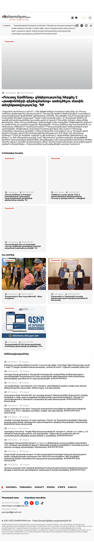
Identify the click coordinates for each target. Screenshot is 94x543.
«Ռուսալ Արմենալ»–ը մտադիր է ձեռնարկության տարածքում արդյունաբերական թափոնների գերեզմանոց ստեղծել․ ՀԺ (18, 197)
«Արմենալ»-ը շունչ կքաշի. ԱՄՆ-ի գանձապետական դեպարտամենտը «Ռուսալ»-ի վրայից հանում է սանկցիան (68, 196)
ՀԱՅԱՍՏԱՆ (26, 487)
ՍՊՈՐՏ (61, 487)
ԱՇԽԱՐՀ (39, 487)
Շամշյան (25, 362)
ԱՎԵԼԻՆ (72, 487)
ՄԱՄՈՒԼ (51, 487)
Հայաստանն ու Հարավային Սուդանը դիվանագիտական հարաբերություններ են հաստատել (69, 298)
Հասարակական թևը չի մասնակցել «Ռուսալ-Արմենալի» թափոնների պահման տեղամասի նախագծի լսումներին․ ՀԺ (23, 246)
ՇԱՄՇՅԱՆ (11, 487)
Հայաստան (9, 41)
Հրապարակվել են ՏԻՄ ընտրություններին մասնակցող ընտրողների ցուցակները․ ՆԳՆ (24, 345)
